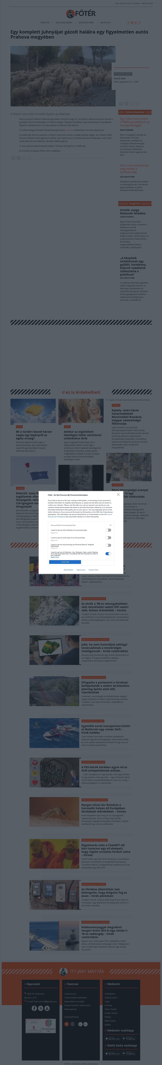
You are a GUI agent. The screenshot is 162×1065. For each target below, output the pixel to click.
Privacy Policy (93, 570)
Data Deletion (68, 570)
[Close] (119, 495)
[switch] (108, 530)
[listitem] (81, 525)
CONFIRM (65, 562)
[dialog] (81, 532)
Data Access (81, 570)
